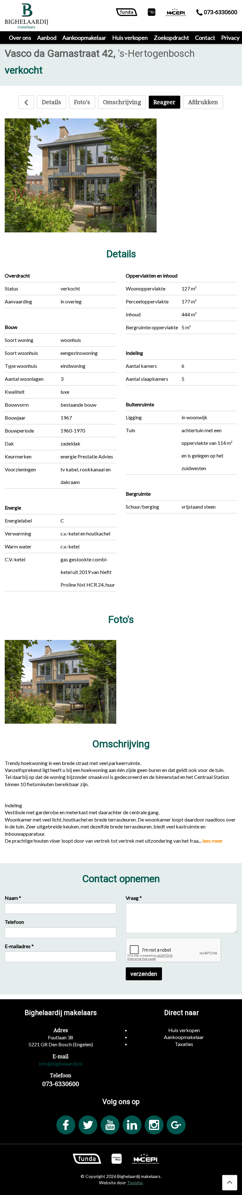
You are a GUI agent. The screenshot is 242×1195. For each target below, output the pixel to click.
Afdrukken (203, 102)
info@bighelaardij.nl (60, 1064)
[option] (81, 175)
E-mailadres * (19, 946)
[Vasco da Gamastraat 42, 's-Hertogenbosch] (60, 682)
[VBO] (151, 13)
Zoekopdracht (171, 37)
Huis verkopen (130, 37)
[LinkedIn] (132, 1124)
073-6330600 (220, 12)
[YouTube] (110, 1124)
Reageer (164, 102)
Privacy (230, 37)
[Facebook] (65, 1124)
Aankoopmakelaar (84, 37)
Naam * (13, 898)
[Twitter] (87, 1124)
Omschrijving (122, 102)
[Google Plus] (176, 1124)
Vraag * (134, 898)
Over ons (20, 37)
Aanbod (46, 37)
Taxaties (184, 1044)
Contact (205, 37)
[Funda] (126, 13)
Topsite (134, 1182)
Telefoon (14, 922)
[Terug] (26, 102)
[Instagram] (154, 1124)
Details (51, 102)
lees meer (212, 841)
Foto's (82, 102)
